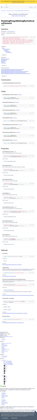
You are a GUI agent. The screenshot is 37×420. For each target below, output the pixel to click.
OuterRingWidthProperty (7, 140)
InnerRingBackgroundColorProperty (9, 94)
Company (3, 392)
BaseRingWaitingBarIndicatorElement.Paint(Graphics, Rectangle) (14, 313)
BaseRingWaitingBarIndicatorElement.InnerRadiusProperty (12, 69)
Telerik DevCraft (2, 333)
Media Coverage (5, 396)
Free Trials (4, 339)
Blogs (3, 347)
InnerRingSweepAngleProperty (8, 110)
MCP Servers (2, 336)
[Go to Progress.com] (3, 386)
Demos (3, 344)
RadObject (6, 50)
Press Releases (4, 395)
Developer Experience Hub (6, 343)
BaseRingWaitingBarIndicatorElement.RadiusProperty (11, 70)
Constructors (6, 80)
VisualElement (9, 52)
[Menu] (2, 7)
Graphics (8, 306)
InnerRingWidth (5, 193)
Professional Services (5, 349)
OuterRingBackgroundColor (8, 207)
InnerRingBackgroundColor (8, 151)
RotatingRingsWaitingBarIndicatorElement (22, 10)
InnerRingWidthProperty (7, 117)
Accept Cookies (5, 418)
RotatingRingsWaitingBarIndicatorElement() (11, 83)
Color (15, 151)
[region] (18, 416)
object (3, 48)
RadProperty (20, 94)
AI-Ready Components (9, 336)
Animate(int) (5, 253)
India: (8, 362)
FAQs (3, 352)
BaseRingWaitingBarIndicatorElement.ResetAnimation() (13, 322)
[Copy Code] (34, 37)
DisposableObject (6, 49)
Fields (3, 91)
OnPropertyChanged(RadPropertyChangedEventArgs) (13, 279)
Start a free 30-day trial (18, 16)
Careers (3, 397)
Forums (3, 346)
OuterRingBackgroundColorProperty (10, 124)
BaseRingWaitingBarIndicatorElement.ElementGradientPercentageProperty (15, 73)
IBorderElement (4, 59)
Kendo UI (1, 334)
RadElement (7, 51)
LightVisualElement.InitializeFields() (9, 276)
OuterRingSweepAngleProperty (9, 132)
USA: (8, 361)
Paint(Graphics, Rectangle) (8, 298)
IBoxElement (3, 60)
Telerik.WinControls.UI (10, 10)
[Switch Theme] (35, 7)
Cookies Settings (14, 418)
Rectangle (9, 309)
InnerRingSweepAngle (7, 179)
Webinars (3, 348)
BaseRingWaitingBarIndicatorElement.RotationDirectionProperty (13, 72)
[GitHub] (4, 372)
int (12, 165)
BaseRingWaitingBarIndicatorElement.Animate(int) (12, 264)
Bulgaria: (8, 363)
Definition (4, 29)
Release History (4, 345)
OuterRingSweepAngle (7, 220)
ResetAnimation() (6, 316)
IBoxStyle (3, 61)
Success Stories (4, 356)
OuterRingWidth (5, 234)
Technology (4, 393)
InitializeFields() (5, 267)
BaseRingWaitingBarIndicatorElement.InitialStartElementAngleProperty (14, 71)
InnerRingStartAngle (6, 165)
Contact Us (4, 360)
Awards (3, 394)
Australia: (8, 364)
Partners (3, 350)
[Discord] (4, 373)
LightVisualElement (25, 269)
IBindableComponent (5, 58)
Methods (4, 250)
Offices (3, 404)
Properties (5, 148)
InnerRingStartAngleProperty (8, 102)
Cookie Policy (26, 415)
